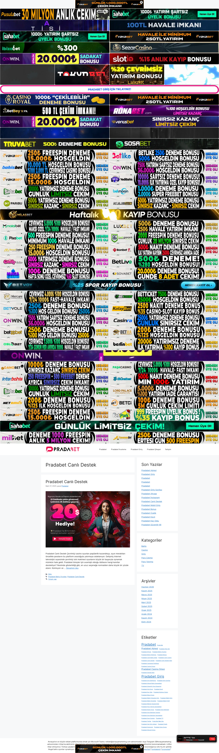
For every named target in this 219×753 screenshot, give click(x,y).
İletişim (168, 449)
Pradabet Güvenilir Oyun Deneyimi (151, 686)
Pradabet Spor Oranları (148, 718)
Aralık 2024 (146, 614)
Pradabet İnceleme (118, 449)
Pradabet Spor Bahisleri (162, 709)
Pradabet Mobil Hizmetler (148, 701)
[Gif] (109, 214)
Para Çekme (147, 558)
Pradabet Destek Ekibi (147, 672)
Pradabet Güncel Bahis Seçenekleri (151, 683)
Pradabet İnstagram (150, 497)
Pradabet (103, 449)
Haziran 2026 (147, 587)
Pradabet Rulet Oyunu (147, 709)
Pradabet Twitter (146, 721)
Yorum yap (52, 579)
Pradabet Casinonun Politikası (150, 663)
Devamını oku (72, 568)
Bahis (143, 546)
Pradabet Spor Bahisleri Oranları (150, 712)
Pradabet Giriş (136, 449)
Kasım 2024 (146, 618)
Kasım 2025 (146, 591)
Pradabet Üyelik (148, 513)
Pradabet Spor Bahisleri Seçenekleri (151, 715)
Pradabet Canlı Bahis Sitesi (149, 657)
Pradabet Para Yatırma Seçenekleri (151, 706)
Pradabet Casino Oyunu (148, 666)
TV (142, 565)
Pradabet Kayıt (148, 517)
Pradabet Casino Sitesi (153, 669)
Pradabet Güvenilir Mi (151, 525)
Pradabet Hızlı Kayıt (147, 689)
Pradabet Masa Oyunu (147, 695)
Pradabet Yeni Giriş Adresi (149, 724)
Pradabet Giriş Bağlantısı (148, 680)
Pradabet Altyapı (149, 494)
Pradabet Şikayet (154, 449)
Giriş (50, 574)
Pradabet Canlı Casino (164, 657)
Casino (144, 550)
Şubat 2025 (146, 606)
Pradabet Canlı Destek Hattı (164, 660)
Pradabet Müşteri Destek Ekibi (150, 704)
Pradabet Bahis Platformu (148, 655)
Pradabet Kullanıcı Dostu (161, 692)
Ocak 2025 (146, 610)
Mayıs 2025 (146, 595)
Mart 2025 (146, 602)
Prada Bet (160, 645)
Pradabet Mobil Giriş (150, 505)
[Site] (54, 155)
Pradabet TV (159, 718)
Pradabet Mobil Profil (163, 701)
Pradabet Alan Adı (164, 649)
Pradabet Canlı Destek (67, 481)
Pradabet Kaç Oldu (150, 521)
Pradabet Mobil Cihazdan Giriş (150, 698)
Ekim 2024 (146, 622)
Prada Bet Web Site (158, 721)
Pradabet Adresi (148, 470)
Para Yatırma (147, 562)
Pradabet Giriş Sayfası (151, 490)
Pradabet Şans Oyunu (160, 727)
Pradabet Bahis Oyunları (57, 577)
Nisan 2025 (146, 598)
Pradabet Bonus (148, 509)
